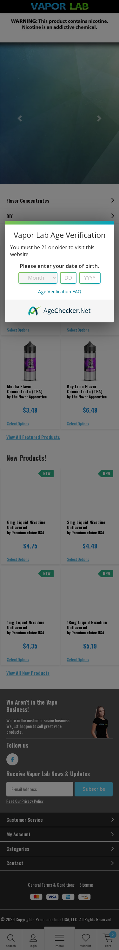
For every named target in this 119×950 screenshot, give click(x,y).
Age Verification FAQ (59, 291)
